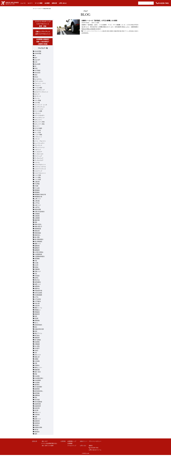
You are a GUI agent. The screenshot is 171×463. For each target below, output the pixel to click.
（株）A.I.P (44, 441)
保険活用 (37, 231)
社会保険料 (38, 380)
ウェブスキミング (40, 89)
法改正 (36, 350)
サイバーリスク (39, 109)
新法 (36, 327)
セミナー (37, 126)
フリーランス (38, 145)
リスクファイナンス (40, 169)
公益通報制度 (38, 254)
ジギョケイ (38, 113)
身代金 (36, 429)
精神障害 (37, 389)
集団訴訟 (37, 431)
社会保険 (37, 376)
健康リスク (38, 243)
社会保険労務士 (39, 378)
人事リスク (38, 198)
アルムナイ (38, 85)
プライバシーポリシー (95, 441)
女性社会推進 (38, 292)
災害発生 (37, 365)
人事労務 (37, 201)
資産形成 (37, 423)
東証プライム (38, 333)
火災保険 (37, 361)
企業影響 (37, 218)
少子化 (36, 297)
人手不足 (37, 203)
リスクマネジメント (40, 173)
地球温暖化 (38, 282)
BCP (36, 57)
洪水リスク (38, 354)
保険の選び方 (38, 226)
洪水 (36, 352)
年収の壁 (37, 303)
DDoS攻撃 (37, 64)
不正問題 (37, 183)
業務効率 (37, 337)
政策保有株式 (38, 325)
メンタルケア (38, 151)
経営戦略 (37, 393)
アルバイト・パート (40, 83)
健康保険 (37, 245)
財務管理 (37, 421)
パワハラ (37, 139)
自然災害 (37, 408)
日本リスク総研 (95, 22)
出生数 (36, 263)
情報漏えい (38, 310)
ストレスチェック (40, 117)
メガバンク (38, 149)
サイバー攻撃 (38, 111)
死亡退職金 (38, 339)
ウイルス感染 (38, 87)
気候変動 (37, 342)
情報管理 (37, 314)
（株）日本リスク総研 (47, 445)
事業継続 (37, 192)
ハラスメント (38, 136)
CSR (36, 62)
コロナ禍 (37, 102)
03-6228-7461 (163, 3)
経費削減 (37, 395)
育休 (36, 397)
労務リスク (38, 271)
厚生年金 (37, 280)
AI (35, 55)
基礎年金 (37, 288)
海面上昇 (37, 357)
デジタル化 (38, 130)
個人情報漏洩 (38, 241)
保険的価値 (38, 233)
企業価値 (37, 213)
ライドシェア (38, 156)
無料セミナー (38, 367)
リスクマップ (38, 171)
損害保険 (37, 320)
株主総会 (37, 335)
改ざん (36, 322)
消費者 (36, 359)
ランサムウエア (39, 160)
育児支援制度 (38, 401)
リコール (37, 162)
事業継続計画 (38, 196)
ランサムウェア (39, 158)
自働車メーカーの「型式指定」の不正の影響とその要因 (99, 20)
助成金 (36, 267)
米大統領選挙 (38, 386)
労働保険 (37, 269)
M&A (36, 75)
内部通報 (37, 258)
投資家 (36, 318)
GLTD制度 (37, 70)
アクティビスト (39, 81)
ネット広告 (38, 132)
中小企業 (37, 188)
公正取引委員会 (39, 252)
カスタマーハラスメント (41, 92)
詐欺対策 (37, 414)
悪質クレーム (38, 307)
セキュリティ (38, 119)
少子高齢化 (38, 301)
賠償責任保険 (38, 427)
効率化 (36, 278)
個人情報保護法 (39, 239)
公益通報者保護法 (40, 256)
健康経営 (37, 248)
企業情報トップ (71, 441)
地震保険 (37, 286)
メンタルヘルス (39, 154)
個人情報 (37, 237)
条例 (36, 331)
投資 (36, 316)
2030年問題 (38, 53)
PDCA (36, 77)
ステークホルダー (40, 115)
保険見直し (38, 235)
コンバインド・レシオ (41, 104)
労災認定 (37, 275)
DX (35, 66)
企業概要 (69, 443)
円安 (36, 260)
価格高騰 (37, 220)
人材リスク (38, 205)
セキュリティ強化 (40, 124)
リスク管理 (38, 179)
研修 (36, 374)
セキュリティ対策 (40, 122)
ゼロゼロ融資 (38, 128)
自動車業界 (38, 406)
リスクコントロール (40, 166)
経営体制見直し (39, 391)
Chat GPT (37, 60)
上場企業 (37, 181)
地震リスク (38, 284)
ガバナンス (38, 96)
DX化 (36, 68)
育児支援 (37, 399)
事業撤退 (37, 190)
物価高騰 (37, 369)
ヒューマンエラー (40, 143)
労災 (36, 273)
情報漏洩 (37, 312)
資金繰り (37, 425)
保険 (36, 222)
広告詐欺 (37, 305)
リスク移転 (38, 177)
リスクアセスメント (40, 164)
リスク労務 (38, 175)
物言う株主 (38, 372)
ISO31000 (37, 72)
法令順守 (37, 348)
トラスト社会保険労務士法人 (49, 443)
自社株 (36, 410)
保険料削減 (38, 228)
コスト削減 (38, 100)
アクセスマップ (71, 445)
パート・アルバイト (40, 141)
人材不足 (37, 207)
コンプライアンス (40, 107)
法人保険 (37, 346)
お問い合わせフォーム (95, 450)
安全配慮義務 (38, 295)
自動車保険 (38, 404)
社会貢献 (37, 382)
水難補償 (37, 344)
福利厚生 (37, 384)
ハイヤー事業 (38, 134)
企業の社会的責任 (40, 211)
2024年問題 (38, 51)
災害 (36, 363)
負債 (36, 416)
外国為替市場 (38, 290)
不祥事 (36, 186)
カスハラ (37, 94)
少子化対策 (38, 299)
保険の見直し (38, 224)
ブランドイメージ (40, 147)
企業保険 (37, 216)
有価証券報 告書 (39, 329)
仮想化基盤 (38, 209)
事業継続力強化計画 (40, 194)
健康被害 (37, 250)
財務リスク (38, 419)
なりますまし (38, 79)
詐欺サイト (38, 412)
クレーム (37, 98)
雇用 (36, 434)
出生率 (36, 265)
